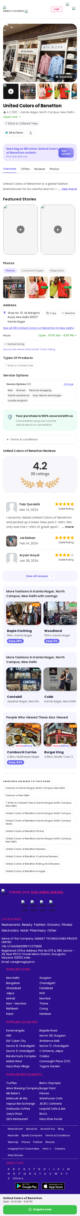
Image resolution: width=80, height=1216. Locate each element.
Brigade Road (48, 1030)
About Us (31, 1129)
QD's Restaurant (17, 1119)
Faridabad (46, 988)
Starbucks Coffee (18, 1109)
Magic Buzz (57, 270)
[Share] (31, 133)
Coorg (43, 1008)
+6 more (68, 384)
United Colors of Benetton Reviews (26, 849)
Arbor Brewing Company (22, 1088)
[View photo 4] (62, 91)
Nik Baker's (13, 1093)
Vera (45, 1148)
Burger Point (47, 1088)
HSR (8, 1036)
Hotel (24, 930)
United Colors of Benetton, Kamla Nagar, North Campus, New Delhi (38, 840)
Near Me (13, 1135)
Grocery (53, 924)
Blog (61, 1129)
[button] (11, 91)
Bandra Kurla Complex (21, 1056)
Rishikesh (12, 1008)
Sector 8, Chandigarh (20, 1046)
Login (57, 9)
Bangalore (13, 983)
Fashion (40, 924)
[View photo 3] (45, 91)
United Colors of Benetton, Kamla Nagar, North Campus (38, 813)
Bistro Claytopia (50, 1083)
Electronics (10, 930)
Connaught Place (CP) (54, 1061)
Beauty (27, 924)
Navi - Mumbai (16, 1003)
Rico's (43, 1114)
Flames (44, 1093)
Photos (10, 270)
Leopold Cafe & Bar (52, 1109)
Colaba (44, 1056)
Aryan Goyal (29, 555)
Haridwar (45, 1014)
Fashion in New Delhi (18, 795)
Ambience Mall (49, 1041)
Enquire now (42, 1209)
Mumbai (44, 998)
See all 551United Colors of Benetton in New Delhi (38, 328)
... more (68, 527)
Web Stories (15, 1155)
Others (18, 1178)
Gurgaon (45, 978)
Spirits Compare (32, 1135)
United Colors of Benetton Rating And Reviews (33, 863)
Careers (60, 1148)
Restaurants (11, 924)
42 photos (66, 77)
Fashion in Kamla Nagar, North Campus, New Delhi (35, 788)
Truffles (11, 1083)
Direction (70, 313)
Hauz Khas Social (50, 1119)
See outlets (66, 152)
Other (52, 930)
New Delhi (12, 978)
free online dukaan (47, 892)
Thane (43, 1003)
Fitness (67, 924)
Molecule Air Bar (17, 1098)
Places (26, 1142)
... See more (68, 189)
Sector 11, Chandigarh (20, 1051)
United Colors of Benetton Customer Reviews (32, 856)
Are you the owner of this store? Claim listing (29, 349)
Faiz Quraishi (29, 504)
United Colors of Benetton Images (25, 871)
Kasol (9, 1014)
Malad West (14, 1061)
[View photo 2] (28, 91)
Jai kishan (27, 538)
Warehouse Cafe (51, 1098)
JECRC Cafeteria (50, 1104)
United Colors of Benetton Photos (25, 831)
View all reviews (37, 576)
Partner (38, 1142)
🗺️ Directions (14, 133)
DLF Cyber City (16, 1041)
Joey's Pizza (14, 1114)
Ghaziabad (13, 988)
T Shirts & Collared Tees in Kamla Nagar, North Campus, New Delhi (39, 804)
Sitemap (13, 1142)
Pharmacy (38, 930)
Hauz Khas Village (18, 1066)
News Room (15, 1129)
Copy (53, 313)
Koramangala (15, 1030)
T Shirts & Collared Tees (19, 365)
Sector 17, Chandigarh (54, 1046)
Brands (50, 1142)
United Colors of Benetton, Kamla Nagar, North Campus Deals (38, 822)
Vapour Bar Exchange (20, 1104)
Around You (47, 1129)
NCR (42, 993)
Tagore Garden (49, 1066)
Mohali (10, 998)
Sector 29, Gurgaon (52, 1036)
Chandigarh (47, 983)
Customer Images (32, 270)
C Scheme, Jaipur (51, 1051)
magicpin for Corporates (23, 1148)
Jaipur (10, 993)
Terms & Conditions (57, 1135)
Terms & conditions (24, 439)
